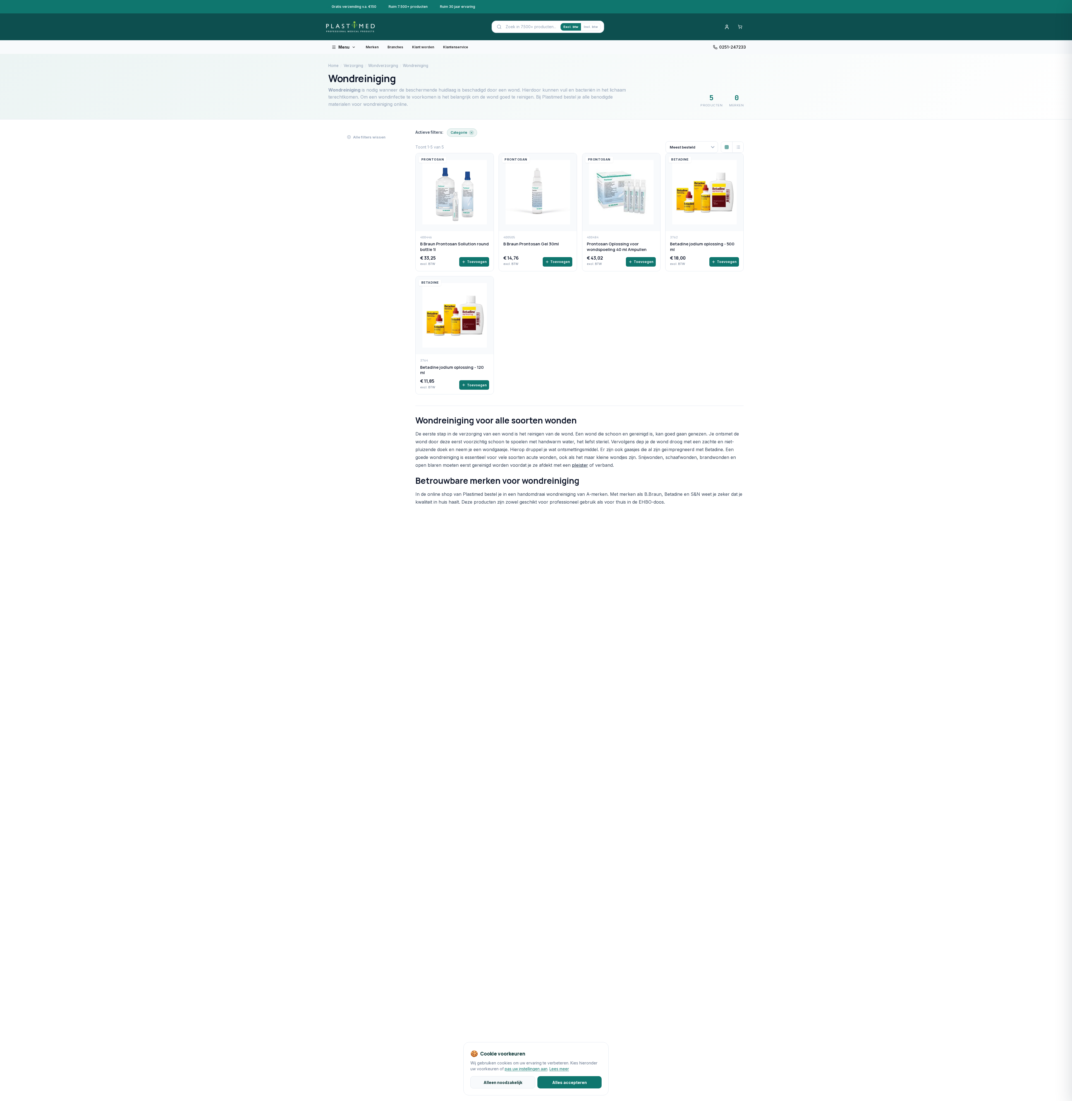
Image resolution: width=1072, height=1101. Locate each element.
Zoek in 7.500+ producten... (531, 26)
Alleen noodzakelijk (503, 1082)
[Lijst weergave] (737, 147)
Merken (372, 47)
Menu (344, 47)
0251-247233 (732, 47)
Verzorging (353, 65)
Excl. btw (570, 27)
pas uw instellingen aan (526, 1068)
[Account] (727, 27)
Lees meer (559, 1068)
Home (333, 65)
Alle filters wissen (369, 137)
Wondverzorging (383, 65)
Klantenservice (455, 47)
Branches (395, 47)
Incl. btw (590, 27)
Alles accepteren (569, 1082)
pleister (580, 465)
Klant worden (423, 47)
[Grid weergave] (726, 147)
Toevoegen (477, 262)
